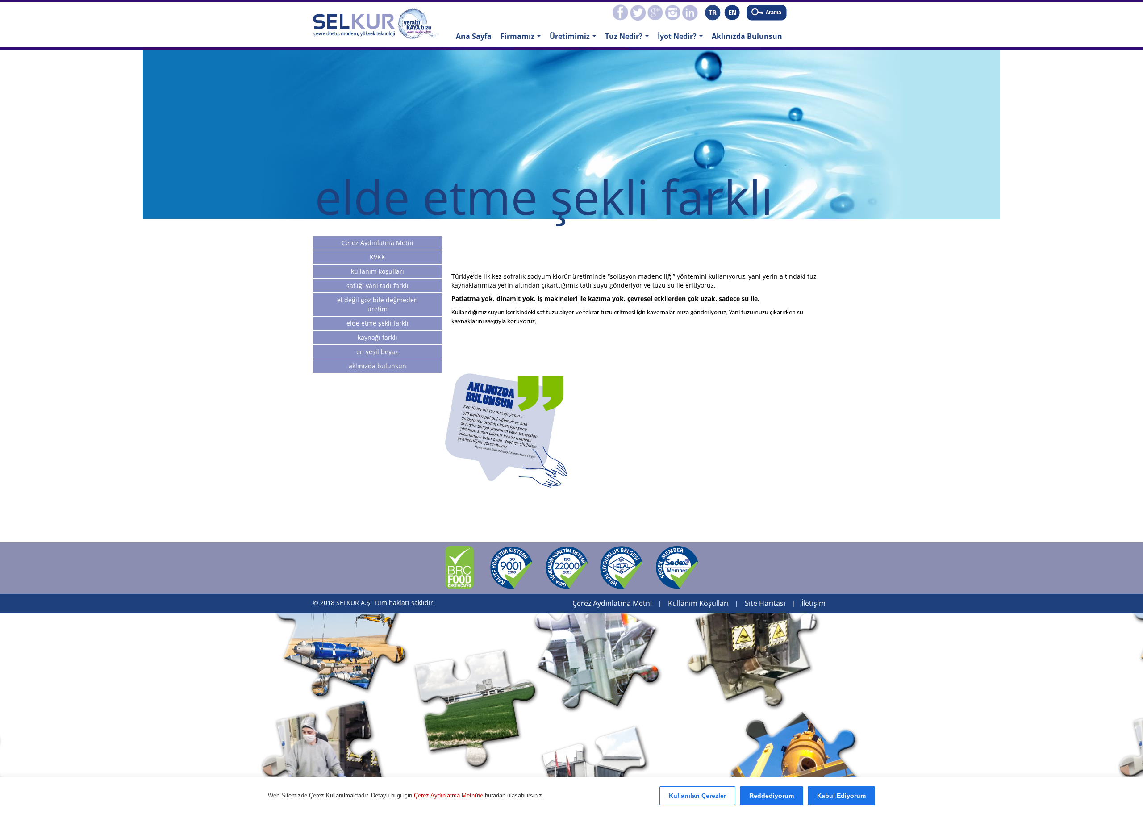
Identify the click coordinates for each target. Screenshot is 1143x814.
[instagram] (672, 12)
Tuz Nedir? (629, 38)
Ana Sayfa (474, 36)
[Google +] (655, 12)
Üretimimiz (575, 38)
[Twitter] (638, 12)
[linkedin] (690, 12)
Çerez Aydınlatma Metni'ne (449, 795)
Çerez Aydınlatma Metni (612, 603)
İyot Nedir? (682, 38)
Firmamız (523, 38)
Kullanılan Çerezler (697, 795)
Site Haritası (765, 603)
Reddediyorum (771, 795)
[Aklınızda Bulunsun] (506, 430)
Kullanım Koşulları (698, 603)
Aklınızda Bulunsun (747, 36)
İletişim (813, 603)
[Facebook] (620, 12)
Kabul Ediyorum (841, 795)
